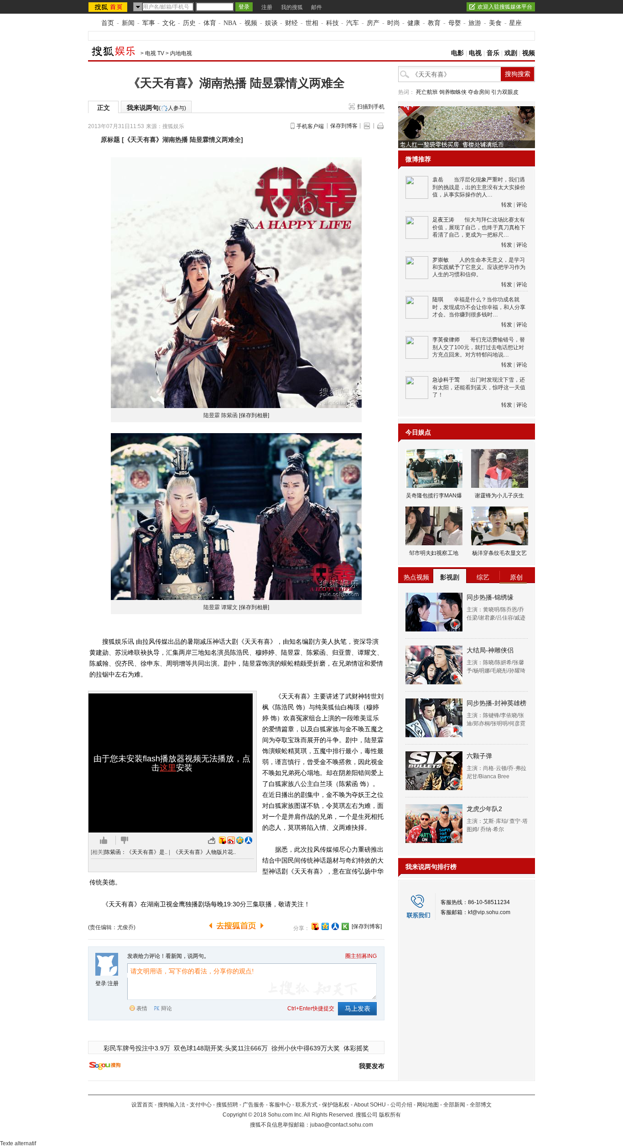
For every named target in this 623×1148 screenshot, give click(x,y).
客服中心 (280, 1104)
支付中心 (201, 1104)
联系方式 (306, 1104)
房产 (373, 23)
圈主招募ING (361, 956)
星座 (515, 23)
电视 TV (154, 53)
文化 (168, 23)
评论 (521, 205)
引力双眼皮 (505, 92)
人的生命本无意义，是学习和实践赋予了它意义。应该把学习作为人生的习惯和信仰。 (478, 267)
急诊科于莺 (446, 380)
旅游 (474, 23)
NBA (230, 23)
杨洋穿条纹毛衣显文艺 (499, 553)
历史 (189, 23)
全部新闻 (454, 1104)
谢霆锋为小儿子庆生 (499, 495)
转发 (506, 205)
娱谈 (271, 23)
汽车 (352, 23)
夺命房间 (479, 92)
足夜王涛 (443, 220)
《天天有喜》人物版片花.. (204, 852)
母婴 (454, 23)
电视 (475, 53)
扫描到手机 (370, 106)
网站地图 (428, 1104)
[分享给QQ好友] (325, 926)
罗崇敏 (440, 260)
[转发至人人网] (248, 840)
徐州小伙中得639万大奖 (305, 1048)
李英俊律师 (446, 339)
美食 (495, 23)
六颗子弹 (479, 756)
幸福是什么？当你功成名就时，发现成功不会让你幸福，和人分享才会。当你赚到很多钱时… (478, 307)
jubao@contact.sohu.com (341, 1125)
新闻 (128, 23)
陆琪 (437, 299)
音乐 (493, 53)
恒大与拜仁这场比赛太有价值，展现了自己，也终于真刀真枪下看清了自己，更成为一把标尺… (478, 227)
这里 (168, 767)
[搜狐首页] (108, 7)
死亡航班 (427, 92)
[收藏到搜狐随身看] (345, 926)
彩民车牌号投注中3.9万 (137, 1048)
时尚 (393, 23)
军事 (148, 23)
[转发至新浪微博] (231, 840)
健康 (413, 23)
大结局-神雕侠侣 (490, 650)
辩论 (166, 1008)
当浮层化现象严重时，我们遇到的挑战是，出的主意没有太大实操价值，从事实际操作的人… (478, 187)
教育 (434, 23)
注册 (266, 7)
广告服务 (254, 1104)
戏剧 (510, 53)
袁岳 (437, 179)
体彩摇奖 (356, 1048)
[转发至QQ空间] (240, 840)
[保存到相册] (254, 415)
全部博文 (481, 1104)
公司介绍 (401, 1104)
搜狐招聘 (227, 1104)
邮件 (316, 7)
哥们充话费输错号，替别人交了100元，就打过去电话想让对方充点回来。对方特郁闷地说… (478, 347)
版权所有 (390, 1115)
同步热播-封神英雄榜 (496, 703)
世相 (312, 23)
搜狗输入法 (171, 1104)
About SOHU (370, 1104)
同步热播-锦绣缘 (490, 597)
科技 (332, 23)
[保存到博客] (367, 926)
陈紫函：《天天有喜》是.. (135, 852)
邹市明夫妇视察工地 (433, 553)
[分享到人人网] (335, 926)
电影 (457, 53)
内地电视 (181, 53)
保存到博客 (344, 126)
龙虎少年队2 (484, 808)
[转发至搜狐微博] (222, 840)
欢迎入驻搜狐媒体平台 (505, 7)
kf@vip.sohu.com (489, 912)
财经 (291, 23)
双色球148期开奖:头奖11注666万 (221, 1048)
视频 (250, 23)
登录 (100, 983)
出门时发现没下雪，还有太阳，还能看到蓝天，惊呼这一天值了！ (478, 387)
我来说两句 (156, 107)
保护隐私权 (335, 1104)
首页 (107, 23)
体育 (209, 23)
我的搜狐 (292, 7)
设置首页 (142, 1104)
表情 (141, 1008)
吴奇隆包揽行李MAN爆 (434, 495)
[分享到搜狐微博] (315, 926)
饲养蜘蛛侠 (453, 92)
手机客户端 (310, 126)
